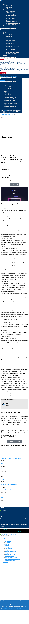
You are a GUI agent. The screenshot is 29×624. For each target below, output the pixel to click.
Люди (4, 4)
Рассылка (3, 73)
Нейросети (5, 9)
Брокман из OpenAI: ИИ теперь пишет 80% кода (9, 65)
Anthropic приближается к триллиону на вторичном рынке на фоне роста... (14, 69)
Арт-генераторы (10, 20)
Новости (5, 3)
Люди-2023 (9, 5)
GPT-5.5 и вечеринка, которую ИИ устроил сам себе (10, 62)
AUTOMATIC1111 (6, 489)
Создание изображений (12, 17)
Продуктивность (10, 11)
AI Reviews (4, 453)
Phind (2, 479)
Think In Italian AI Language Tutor (11, 458)
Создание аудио (10, 18)
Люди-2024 (9, 7)
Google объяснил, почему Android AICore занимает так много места (13, 61)
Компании (5, 8)
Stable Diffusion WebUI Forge (9, 484)
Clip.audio (4, 468)
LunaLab (8, 112)
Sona (2, 463)
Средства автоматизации (13, 23)
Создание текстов (11, 15)
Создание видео (10, 14)
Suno (2, 474)
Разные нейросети (11, 24)
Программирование (11, 21)
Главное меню (4, 114)
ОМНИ (5, 110)
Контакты (5, 25)
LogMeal (4, 404)
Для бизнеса (9, 12)
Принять (2, 608)
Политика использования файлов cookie (13, 608)
